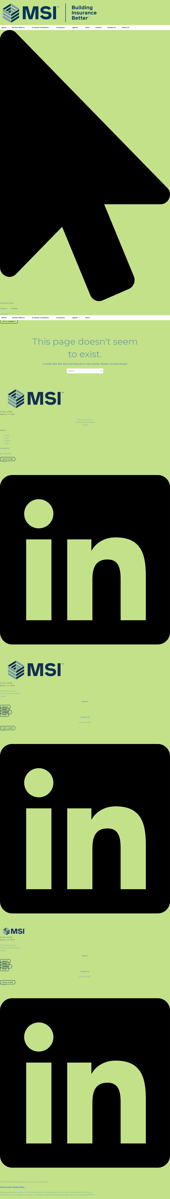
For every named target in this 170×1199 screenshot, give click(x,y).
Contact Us (111, 27)
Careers (98, 27)
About (3, 27)
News (87, 27)
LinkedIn (14, 308)
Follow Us (125, 27)
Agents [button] (75, 318)
